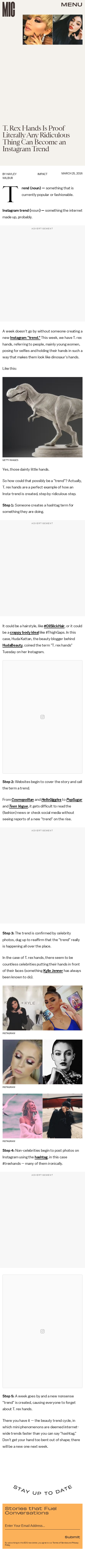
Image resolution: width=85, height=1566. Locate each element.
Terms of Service (60, 1543)
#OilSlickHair (54, 626)
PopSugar (74, 799)
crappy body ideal (24, 632)
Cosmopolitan (23, 799)
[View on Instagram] (42, 717)
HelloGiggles (51, 799)
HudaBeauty (12, 645)
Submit (72, 1537)
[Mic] (8, 9)
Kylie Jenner (53, 971)
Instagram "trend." (25, 338)
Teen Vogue (18, 806)
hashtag (41, 1157)
